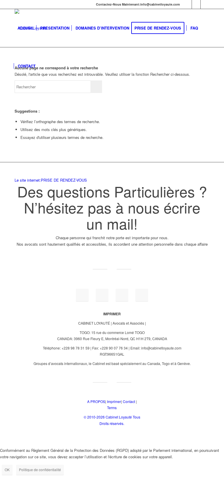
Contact (129, 401)
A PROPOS (96, 401)
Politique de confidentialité (40, 469)
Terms (112, 407)
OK (7, 469)
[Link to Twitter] (205, 4)
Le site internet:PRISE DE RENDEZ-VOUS (51, 180)
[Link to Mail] (187, 4)
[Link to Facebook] (196, 4)
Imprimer (114, 401)
